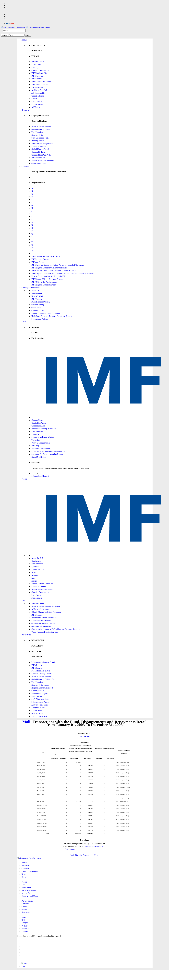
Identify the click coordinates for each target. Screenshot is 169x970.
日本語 (24, 926)
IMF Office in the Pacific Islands (44, 282)
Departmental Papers (39, 693)
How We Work (37, 296)
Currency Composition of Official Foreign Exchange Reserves (55, 629)
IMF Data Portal (37, 604)
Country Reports (37, 691)
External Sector (37, 135)
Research (25, 110)
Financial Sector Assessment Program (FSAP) (49, 451)
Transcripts (35, 440)
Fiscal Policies (37, 101)
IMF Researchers (38, 158)
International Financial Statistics (43, 618)
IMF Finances (36, 79)
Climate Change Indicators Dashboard (46, 612)
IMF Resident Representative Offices (45, 256)
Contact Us (26, 904)
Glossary (25, 909)
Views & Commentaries (40, 443)
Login (33, 473)
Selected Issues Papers (40, 702)
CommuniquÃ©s (38, 426)
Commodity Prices (38, 152)
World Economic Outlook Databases (45, 606)
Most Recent (36, 595)
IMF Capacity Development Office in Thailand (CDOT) (53, 271)
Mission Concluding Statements (43, 428)
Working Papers (37, 141)
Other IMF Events (38, 163)
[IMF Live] (10, 23)
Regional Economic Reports (42, 688)
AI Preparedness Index (40, 609)
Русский (25, 928)
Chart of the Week (38, 423)
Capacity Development (40, 70)
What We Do (36, 293)
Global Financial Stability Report (44, 679)
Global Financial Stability (41, 129)
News (24, 322)
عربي (24, 917)
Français (25, 923)
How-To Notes (37, 713)
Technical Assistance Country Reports (46, 313)
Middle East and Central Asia (42, 584)
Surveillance (36, 64)
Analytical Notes (38, 708)
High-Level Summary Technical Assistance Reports (51, 316)
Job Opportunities (38, 93)
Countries (25, 166)
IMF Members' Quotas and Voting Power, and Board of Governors (57, 265)
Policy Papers (36, 696)
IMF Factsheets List (39, 73)
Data (23, 601)
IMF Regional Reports (40, 259)
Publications (26, 635)
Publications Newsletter (40, 671)
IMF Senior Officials (39, 84)
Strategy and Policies (39, 319)
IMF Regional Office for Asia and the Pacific (49, 268)
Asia (33, 578)
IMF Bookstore (37, 668)
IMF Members (37, 76)
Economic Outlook (38, 586)
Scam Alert (26, 912)
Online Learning (37, 305)
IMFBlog (35, 446)
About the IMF (37, 558)
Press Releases (37, 431)
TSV (80, 736)
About (24, 40)
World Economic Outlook (41, 126)
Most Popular (36, 598)
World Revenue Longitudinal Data (44, 632)
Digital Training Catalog (40, 302)
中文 (23, 920)
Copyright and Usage (30, 896)
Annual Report (27, 893)
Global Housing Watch (40, 149)
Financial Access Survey (41, 621)
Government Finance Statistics (43, 623)
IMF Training (36, 299)
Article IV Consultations (40, 448)
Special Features (37, 569)
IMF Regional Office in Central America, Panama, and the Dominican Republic (62, 273)
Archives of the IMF (39, 90)
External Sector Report (40, 685)
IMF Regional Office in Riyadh (43, 285)
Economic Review (38, 146)
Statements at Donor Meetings (43, 437)
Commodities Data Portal (41, 155)
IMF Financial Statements (41, 82)
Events (24, 877)
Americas (35, 575)
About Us (35, 290)
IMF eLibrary (36, 665)
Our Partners (36, 307)
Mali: (27, 722)
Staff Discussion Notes (40, 138)
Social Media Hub (29, 890)
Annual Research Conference (42, 161)
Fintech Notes (36, 710)
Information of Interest (40, 476)
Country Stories (37, 310)
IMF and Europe (37, 262)
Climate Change (37, 96)
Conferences (36, 561)
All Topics (35, 107)
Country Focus (37, 420)
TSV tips (87, 736)
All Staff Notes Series (39, 705)
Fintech (34, 99)
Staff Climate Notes (39, 716)
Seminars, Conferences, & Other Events (47, 454)
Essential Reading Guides (41, 674)
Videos (24, 479)
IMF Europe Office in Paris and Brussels (47, 279)
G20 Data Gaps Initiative (41, 626)
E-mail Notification (38, 457)
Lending (34, 67)
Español (25, 931)
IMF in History (37, 87)
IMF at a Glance (37, 62)
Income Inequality (38, 104)
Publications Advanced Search (43, 662)
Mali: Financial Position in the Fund (84, 855)
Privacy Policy (27, 901)
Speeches (35, 434)
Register (42, 473)
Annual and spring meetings (42, 589)
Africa (33, 572)
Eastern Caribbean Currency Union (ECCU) (48, 276)
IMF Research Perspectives (42, 143)
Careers (24, 907)
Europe (34, 581)
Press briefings (37, 564)
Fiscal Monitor (37, 132)
